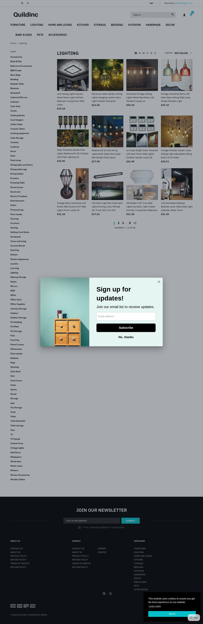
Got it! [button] (172, 614)
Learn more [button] (155, 606)
